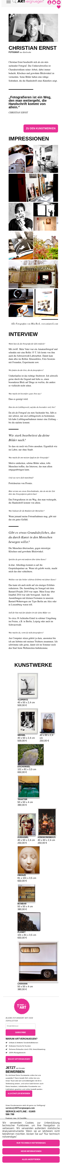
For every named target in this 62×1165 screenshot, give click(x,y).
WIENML (21, 735)
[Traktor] (29, 786)
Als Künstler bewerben (19, 1093)
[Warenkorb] (54, 2)
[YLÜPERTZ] (28, 685)
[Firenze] (29, 860)
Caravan (22, 983)
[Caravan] (38, 961)
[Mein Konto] (49, 2)
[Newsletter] (58, 2)
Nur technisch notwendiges (31, 1143)
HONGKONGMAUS (47, 837)
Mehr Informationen (31, 1151)
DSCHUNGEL (24, 766)
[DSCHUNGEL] (31, 754)
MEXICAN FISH (47, 732)
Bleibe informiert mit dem (19, 1018)
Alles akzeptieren (31, 1159)
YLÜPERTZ (23, 699)
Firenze (22, 875)
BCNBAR (22, 903)
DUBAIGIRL (23, 837)
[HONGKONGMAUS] (47, 822)
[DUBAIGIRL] (27, 824)
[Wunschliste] (58, 7)
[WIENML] (28, 721)
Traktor (22, 799)
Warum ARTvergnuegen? (22, 1038)
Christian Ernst (18, 112)
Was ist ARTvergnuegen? (19, 1059)
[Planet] (29, 921)
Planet (21, 932)
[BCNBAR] (27, 893)
